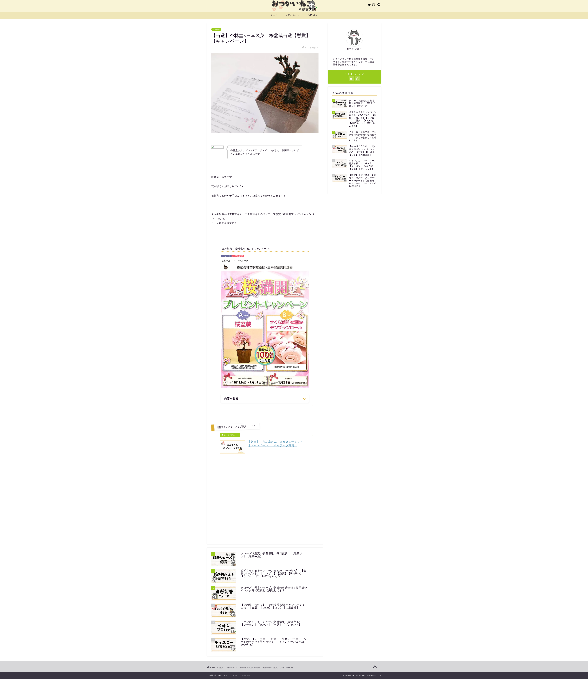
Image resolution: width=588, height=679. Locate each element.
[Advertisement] (264, 508)
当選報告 (216, 29)
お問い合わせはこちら (218, 675)
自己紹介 (313, 15)
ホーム (274, 15)
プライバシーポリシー (241, 675)
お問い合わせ (292, 15)
